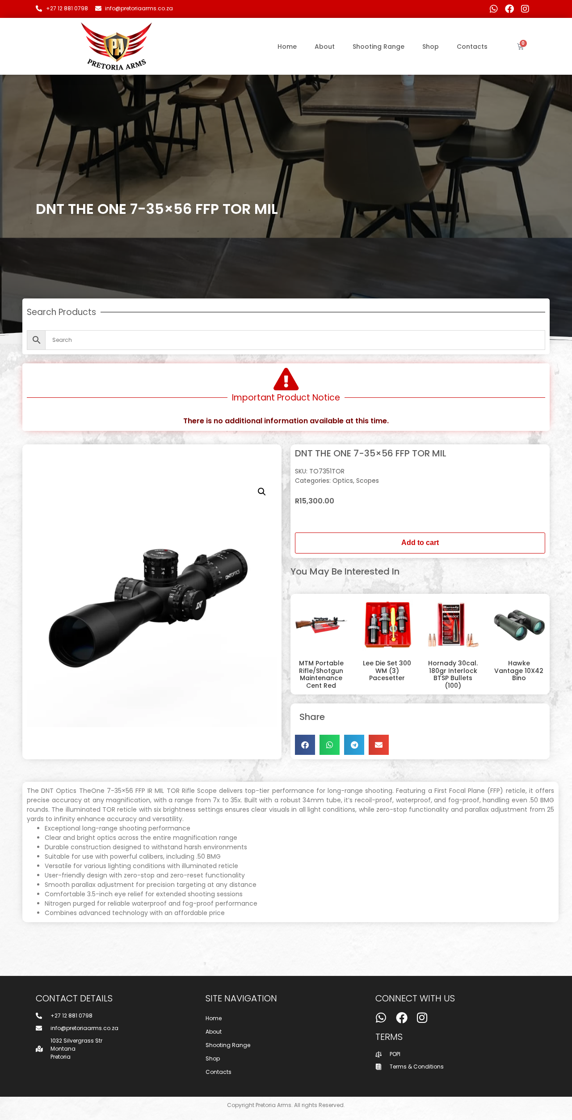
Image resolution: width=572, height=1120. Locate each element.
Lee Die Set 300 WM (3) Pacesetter (387, 671)
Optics (342, 480)
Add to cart (420, 542)
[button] (262, 492)
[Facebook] (509, 8)
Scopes (367, 480)
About (325, 46)
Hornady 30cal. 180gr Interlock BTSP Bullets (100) (453, 674)
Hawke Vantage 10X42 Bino (518, 671)
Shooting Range (378, 46)
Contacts (472, 46)
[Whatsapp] (493, 8)
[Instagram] (525, 8)
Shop (430, 46)
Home (287, 46)
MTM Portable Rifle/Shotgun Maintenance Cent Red (321, 674)
